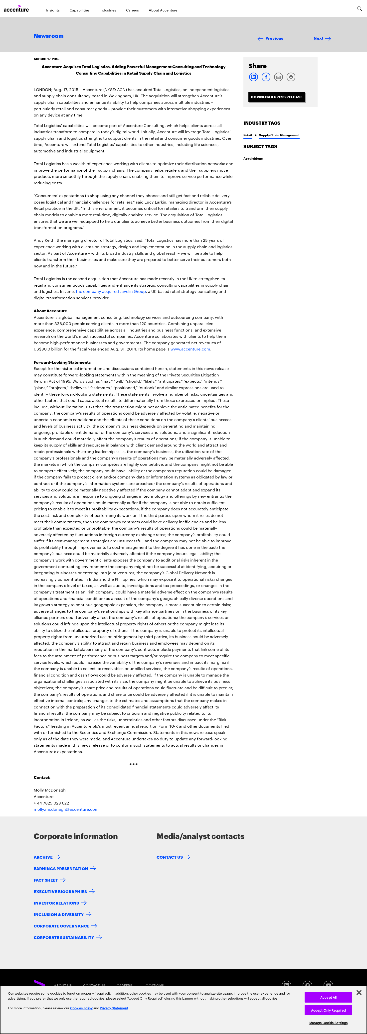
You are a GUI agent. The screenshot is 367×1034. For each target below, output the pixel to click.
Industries (108, 9)
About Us (63, 985)
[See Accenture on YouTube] (328, 985)
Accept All (328, 997)
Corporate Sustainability (64, 937)
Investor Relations (56, 903)
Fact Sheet (46, 880)
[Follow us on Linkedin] (286, 985)
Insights (53, 9)
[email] (278, 80)
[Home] (16, 8)
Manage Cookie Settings (328, 1022)
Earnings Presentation (61, 868)
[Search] (359, 8)
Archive (43, 857)
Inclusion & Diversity (59, 914)
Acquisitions (253, 158)
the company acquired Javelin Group (111, 291)
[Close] (359, 992)
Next (318, 38)
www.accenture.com (190, 348)
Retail (247, 135)
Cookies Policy (81, 1008)
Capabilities (80, 9)
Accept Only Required (328, 1010)
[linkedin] (253, 80)
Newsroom (49, 36)
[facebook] (266, 80)
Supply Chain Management (279, 135)
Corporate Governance (61, 925)
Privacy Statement (114, 1008)
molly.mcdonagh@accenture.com (66, 809)
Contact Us (170, 857)
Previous (274, 38)
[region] (183, 1010)
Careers (132, 9)
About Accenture (163, 9)
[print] (291, 80)
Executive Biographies (60, 891)
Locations (154, 985)
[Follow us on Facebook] (307, 985)
